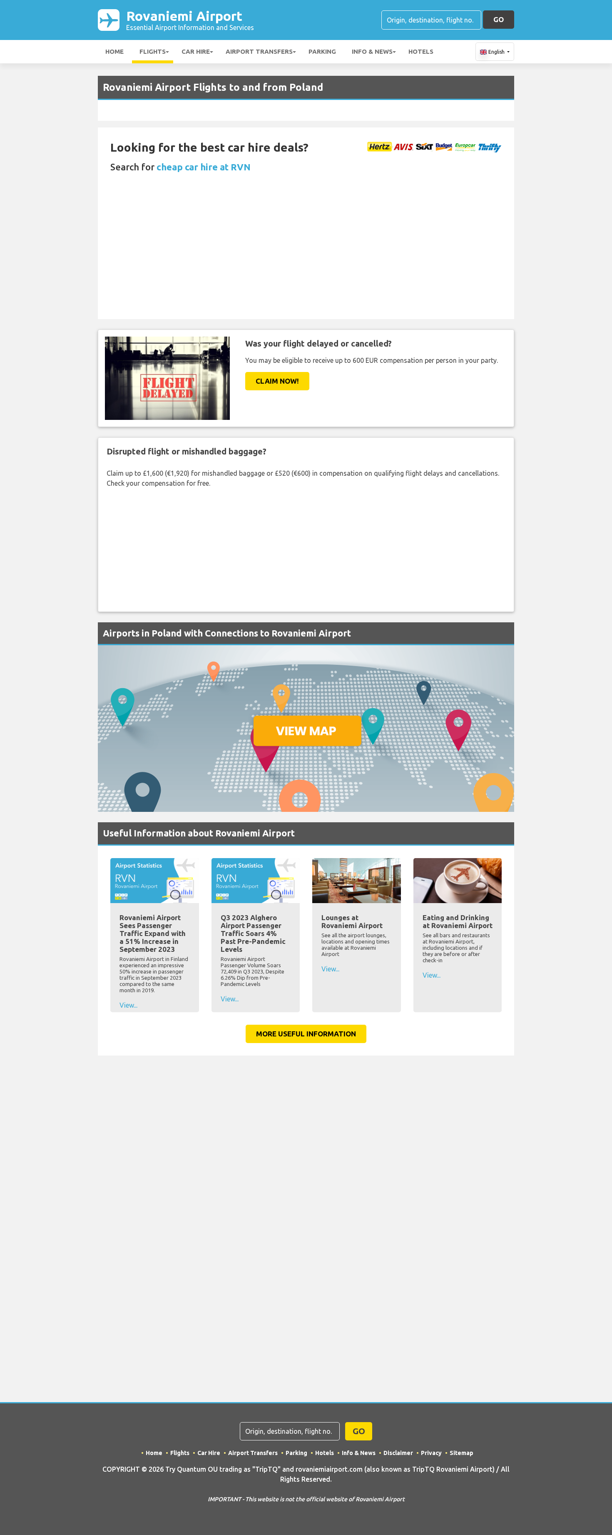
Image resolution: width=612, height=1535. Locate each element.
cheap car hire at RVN (204, 167)
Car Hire (196, 51)
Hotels (420, 51)
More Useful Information (306, 1034)
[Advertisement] (306, 256)
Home (114, 51)
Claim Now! (277, 381)
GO (498, 19)
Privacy (431, 1453)
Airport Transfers (259, 51)
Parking (322, 51)
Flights (152, 51)
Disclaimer (398, 1453)
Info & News (372, 51)
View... (128, 1005)
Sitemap (461, 1453)
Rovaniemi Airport (190, 19)
